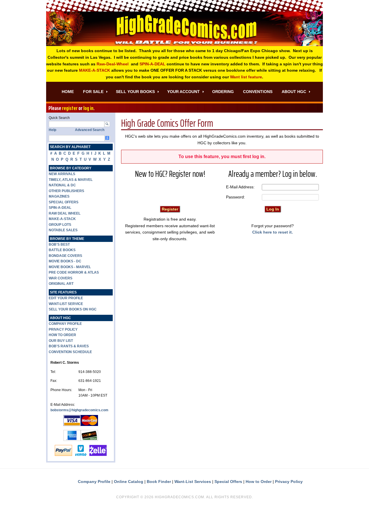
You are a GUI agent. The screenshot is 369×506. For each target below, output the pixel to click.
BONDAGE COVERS (65, 256)
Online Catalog (128, 481)
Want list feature (246, 77)
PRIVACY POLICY (63, 329)
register (70, 108)
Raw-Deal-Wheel (113, 64)
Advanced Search (89, 130)
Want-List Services (192, 481)
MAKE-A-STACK (94, 70)
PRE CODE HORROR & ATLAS (74, 272)
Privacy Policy (289, 481)
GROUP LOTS (60, 225)
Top (355, 492)
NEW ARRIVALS (62, 174)
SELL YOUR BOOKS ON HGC (73, 309)
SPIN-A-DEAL (152, 64)
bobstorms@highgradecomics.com (79, 410)
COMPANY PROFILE (65, 324)
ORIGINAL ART (61, 284)
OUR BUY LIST (61, 341)
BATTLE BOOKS (62, 250)
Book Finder (159, 481)
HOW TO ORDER (62, 335)
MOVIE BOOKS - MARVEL (70, 267)
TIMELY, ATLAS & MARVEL (71, 180)
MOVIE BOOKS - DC (65, 261)
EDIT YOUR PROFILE (66, 298)
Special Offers (228, 481)
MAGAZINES (59, 196)
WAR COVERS (60, 278)
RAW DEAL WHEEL (64, 213)
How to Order (259, 481)
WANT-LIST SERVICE (66, 304)
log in (88, 108)
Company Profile (94, 481)
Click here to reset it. (272, 232)
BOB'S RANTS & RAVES (69, 346)
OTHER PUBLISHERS (66, 191)
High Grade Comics (184, 29)
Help (52, 130)
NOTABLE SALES (63, 230)
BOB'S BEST (59, 244)
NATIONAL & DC (62, 185)
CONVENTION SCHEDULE (70, 352)
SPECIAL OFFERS (63, 202)
